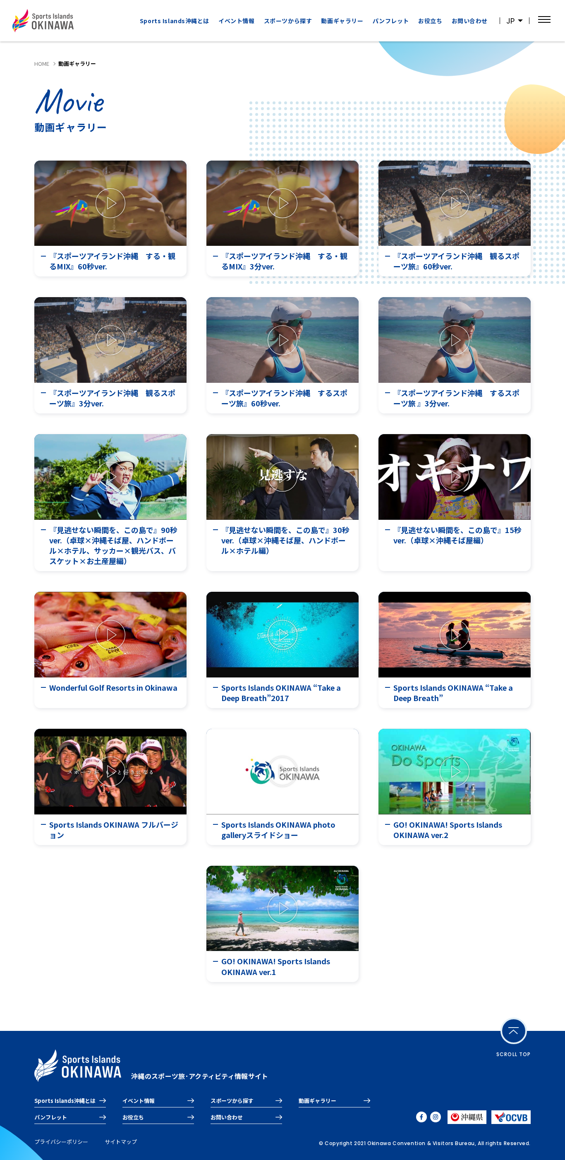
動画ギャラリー (342, 21)
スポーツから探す (232, 1101)
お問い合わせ (470, 21)
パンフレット (391, 21)
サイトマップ (121, 1142)
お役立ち (430, 21)
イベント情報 (236, 21)
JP (510, 21)
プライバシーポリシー (61, 1142)
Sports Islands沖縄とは (174, 21)
